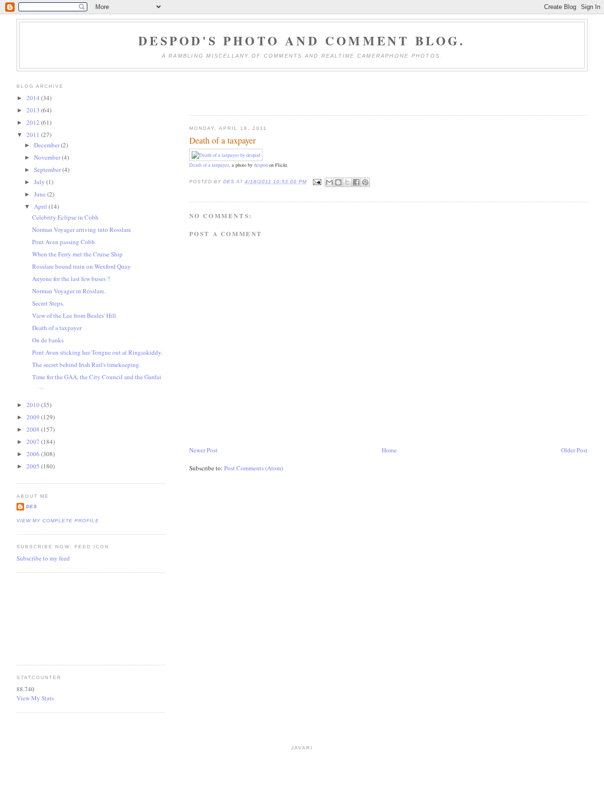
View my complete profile (58, 520)
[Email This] (329, 182)
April (41, 206)
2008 (33, 429)
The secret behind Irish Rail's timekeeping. (86, 364)
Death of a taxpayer (209, 165)
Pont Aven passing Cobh (63, 242)
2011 (33, 134)
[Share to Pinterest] (365, 182)
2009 (33, 417)
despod (261, 165)
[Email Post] (317, 181)
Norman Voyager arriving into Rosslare (81, 229)
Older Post (574, 450)
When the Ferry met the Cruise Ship (77, 254)
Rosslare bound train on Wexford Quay (81, 266)
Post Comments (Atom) (253, 468)
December (47, 145)
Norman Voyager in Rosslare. (69, 291)
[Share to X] (347, 182)
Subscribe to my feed (43, 558)
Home (389, 450)
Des (31, 506)
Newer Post (203, 450)
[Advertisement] (59, 617)
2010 (33, 404)
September (48, 169)
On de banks (48, 340)
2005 (33, 466)
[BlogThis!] (338, 182)
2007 (33, 441)
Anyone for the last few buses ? (71, 278)
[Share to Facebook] (356, 182)
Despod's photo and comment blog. (301, 41)
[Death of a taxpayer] (225, 155)
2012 (33, 122)
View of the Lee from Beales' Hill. (74, 315)
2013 (33, 110)
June (40, 194)
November (48, 157)
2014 (33, 98)
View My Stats (35, 698)
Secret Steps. (48, 303)
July (40, 182)
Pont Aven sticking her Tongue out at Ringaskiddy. (97, 352)
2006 (33, 454)
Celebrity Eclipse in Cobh (65, 217)
